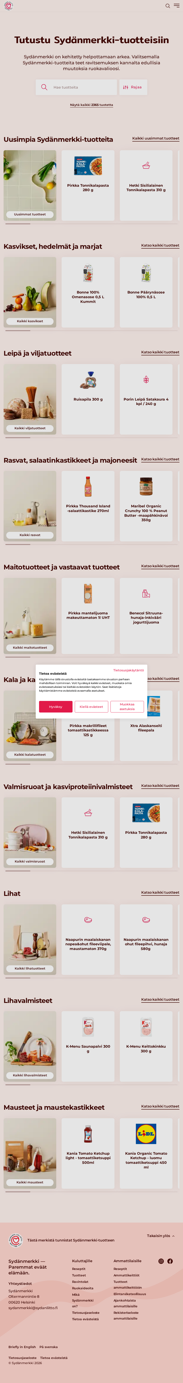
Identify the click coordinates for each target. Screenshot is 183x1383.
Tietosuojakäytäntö (128, 670)
